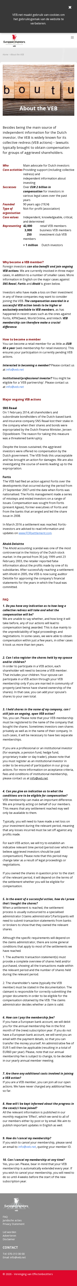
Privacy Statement (14, 1224)
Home (5, 54)
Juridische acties (12, 1220)
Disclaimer (9, 1239)
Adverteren (9, 1235)
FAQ (5, 1216)
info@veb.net (15, 370)
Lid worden (9, 1232)
